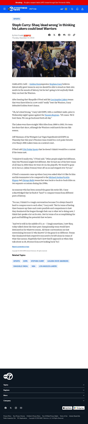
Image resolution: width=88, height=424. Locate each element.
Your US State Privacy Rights (50, 416)
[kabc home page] (8, 376)
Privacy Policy (7, 416)
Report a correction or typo (20, 247)
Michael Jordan (56, 177)
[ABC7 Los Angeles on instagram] (16, 408)
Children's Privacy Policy (33, 416)
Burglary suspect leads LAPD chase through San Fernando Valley (43, 2)
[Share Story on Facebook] (49, 35)
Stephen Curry (55, 84)
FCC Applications (22, 418)
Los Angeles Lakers (59, 99)
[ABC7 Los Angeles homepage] (17, 9)
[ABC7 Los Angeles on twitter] (11, 408)
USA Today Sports (30, 149)
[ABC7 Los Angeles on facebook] (5, 408)
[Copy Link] (74, 35)
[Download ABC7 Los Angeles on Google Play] (79, 408)
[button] (4, 9)
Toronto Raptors (52, 114)
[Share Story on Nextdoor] (64, 35)
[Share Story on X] (54, 35)
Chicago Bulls (28, 180)
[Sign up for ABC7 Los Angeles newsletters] (21, 408)
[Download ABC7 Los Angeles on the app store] (67, 408)
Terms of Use (63, 416)
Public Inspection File (9, 418)
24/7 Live (32, 9)
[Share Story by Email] (69, 35)
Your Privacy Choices (19, 416)
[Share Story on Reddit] (59, 35)
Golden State (35, 84)
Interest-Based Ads (74, 416)
